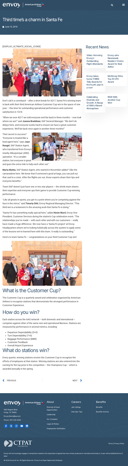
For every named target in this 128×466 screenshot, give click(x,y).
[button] (112, 5)
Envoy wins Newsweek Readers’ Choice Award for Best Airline (115, 61)
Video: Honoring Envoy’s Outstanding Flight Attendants (94, 59)
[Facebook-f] (6, 426)
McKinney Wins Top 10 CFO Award (115, 79)
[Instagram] (16, 426)
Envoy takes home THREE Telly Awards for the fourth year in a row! (94, 82)
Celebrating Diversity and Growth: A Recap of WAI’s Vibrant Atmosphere (94, 103)
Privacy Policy (119, 443)
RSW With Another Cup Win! (114, 100)
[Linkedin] (27, 426)
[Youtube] (22, 426)
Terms (110, 443)
